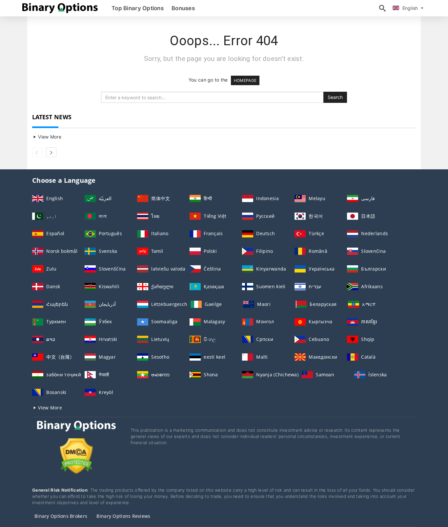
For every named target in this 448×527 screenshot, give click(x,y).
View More (49, 137)
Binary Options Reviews (123, 516)
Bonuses (183, 8)
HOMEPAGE (245, 80)
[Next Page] (51, 152)
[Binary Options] (76, 432)
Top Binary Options (138, 8)
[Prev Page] (37, 152)
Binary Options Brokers (60, 516)
